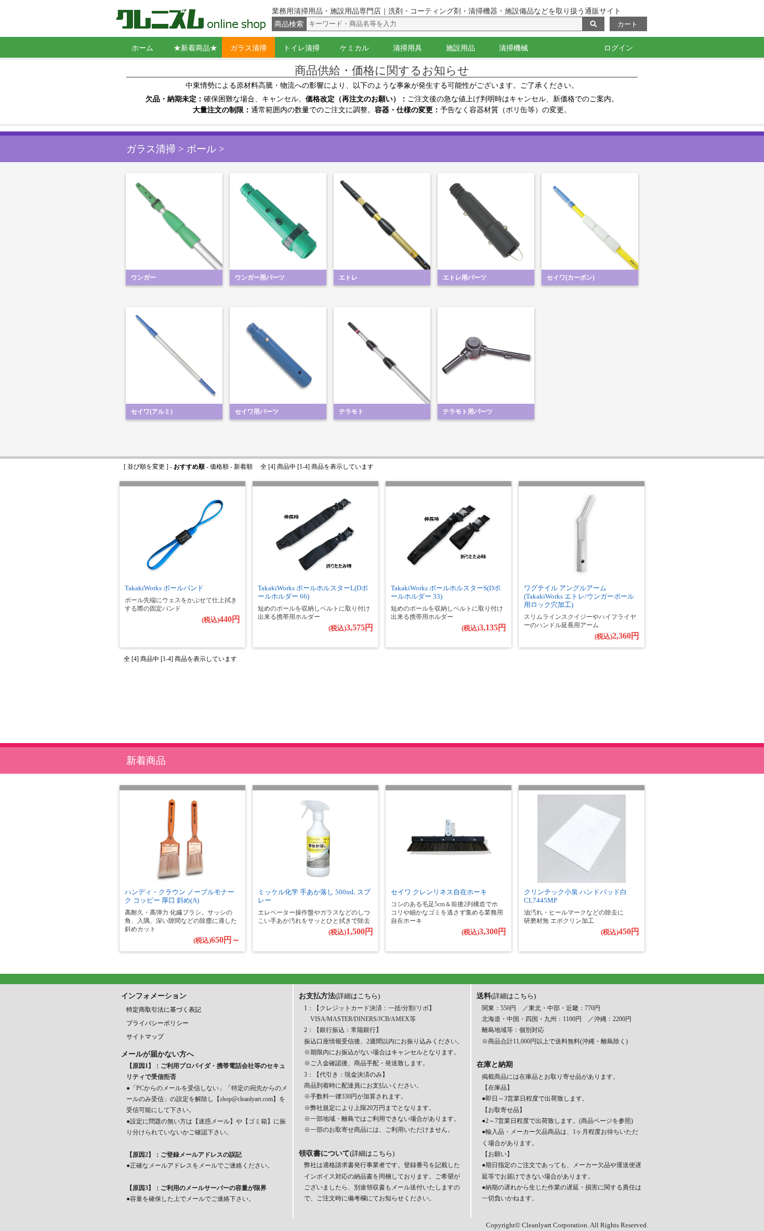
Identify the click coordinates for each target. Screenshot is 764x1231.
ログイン (618, 48)
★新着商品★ (195, 48)
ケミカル (354, 48)
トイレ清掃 (301, 48)
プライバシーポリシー (157, 1023)
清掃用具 (407, 48)
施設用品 (460, 48)
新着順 (243, 466)
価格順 (219, 466)
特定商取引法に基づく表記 (163, 1009)
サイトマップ (145, 1036)
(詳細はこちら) (357, 996)
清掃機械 (513, 48)
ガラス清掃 (248, 48)
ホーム (142, 48)
